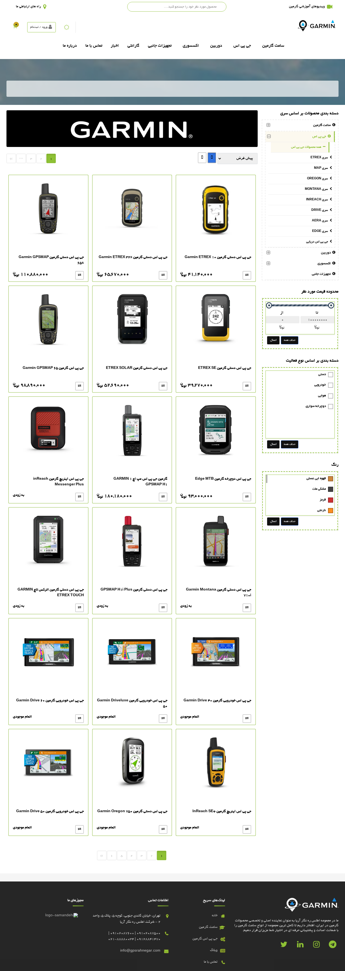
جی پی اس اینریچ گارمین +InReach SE (221, 812)
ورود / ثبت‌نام (38, 27)
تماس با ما (93, 46)
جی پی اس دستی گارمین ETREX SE (224, 368)
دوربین (216, 46)
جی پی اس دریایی (318, 241)
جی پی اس (242, 46)
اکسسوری (191, 46)
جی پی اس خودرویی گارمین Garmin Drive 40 (217, 701)
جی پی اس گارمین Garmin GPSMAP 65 (53, 368)
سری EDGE (321, 231)
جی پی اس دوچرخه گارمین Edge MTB (223, 479)
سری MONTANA (317, 189)
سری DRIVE (320, 210)
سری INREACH (318, 199)
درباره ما (70, 46)
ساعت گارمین (273, 46)
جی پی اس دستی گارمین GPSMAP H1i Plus (134, 590)
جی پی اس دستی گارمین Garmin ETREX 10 (218, 257)
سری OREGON (318, 178)
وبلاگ (214, 950)
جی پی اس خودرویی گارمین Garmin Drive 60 (50, 701)
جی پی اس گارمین (205, 939)
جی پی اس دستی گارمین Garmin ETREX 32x (133, 257)
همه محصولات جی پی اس (307, 147)
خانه (215, 916)
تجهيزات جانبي (159, 46)
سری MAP (322, 168)
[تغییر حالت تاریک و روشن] (66, 27)
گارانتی (133, 46)
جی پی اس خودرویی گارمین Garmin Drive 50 (50, 812)
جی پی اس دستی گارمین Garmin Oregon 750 (132, 812)
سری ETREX (320, 157)
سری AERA (321, 220)
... (21, 157)
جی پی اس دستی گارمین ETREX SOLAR (136, 368)
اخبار (115, 46)
